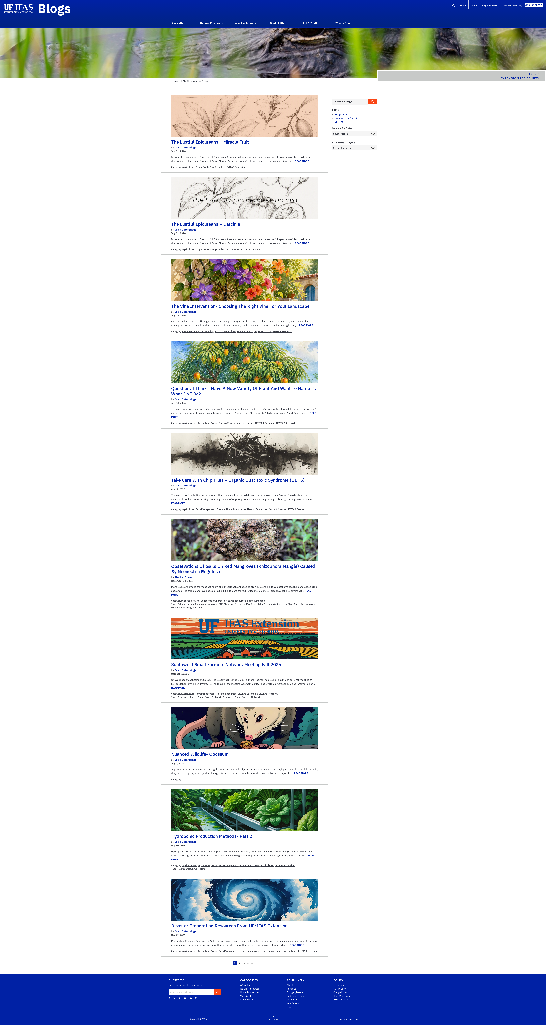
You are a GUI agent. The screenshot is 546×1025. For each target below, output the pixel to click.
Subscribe (535, 5)
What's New (293, 1003)
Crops (199, 167)
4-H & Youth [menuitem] (310, 23)
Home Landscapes (247, 331)
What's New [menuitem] (342, 23)
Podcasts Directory (296, 996)
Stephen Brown (183, 577)
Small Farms (198, 868)
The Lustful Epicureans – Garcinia (205, 224)
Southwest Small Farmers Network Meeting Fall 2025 (226, 664)
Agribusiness (189, 423)
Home (474, 5)
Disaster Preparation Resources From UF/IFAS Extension (229, 926)
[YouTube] (185, 998)
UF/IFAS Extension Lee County (194, 81)
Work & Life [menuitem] (277, 23)
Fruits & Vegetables (214, 167)
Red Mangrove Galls (192, 607)
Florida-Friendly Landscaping (197, 331)
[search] (372, 101)
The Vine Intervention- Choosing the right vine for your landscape (240, 306)
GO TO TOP (274, 1019)
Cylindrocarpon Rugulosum (192, 604)
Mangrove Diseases (234, 604)
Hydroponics (184, 868)
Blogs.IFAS (341, 114)
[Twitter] (174, 998)
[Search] (453, 6)
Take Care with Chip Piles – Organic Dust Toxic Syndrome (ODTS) (238, 480)
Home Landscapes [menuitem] (245, 23)
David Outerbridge (185, 147)
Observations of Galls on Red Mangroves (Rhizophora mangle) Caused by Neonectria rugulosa (243, 568)
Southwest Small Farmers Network (241, 697)
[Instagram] (196, 998)
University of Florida (345, 1019)
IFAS (356, 1019)
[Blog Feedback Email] (191, 998)
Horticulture (232, 249)
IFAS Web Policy (341, 996)
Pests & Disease (277, 509)
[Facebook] (169, 998)
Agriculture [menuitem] (179, 23)
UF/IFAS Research (286, 423)
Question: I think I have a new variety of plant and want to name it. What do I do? (243, 391)
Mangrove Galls (254, 604)
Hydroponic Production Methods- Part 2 (211, 836)
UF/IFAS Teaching (268, 693)
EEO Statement (341, 999)
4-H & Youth (246, 999)
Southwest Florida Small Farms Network (199, 697)
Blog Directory (489, 5)
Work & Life (246, 996)
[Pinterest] (179, 998)
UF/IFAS (339, 121)
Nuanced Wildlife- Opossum (200, 754)
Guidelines (292, 999)
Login (289, 1007)
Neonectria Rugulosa (275, 604)
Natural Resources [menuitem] (212, 23)
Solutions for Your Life (347, 118)
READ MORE (302, 161)
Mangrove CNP (215, 604)
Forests (221, 509)
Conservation (208, 600)
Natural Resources (257, 509)
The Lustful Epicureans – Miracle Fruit (210, 142)
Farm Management (205, 509)
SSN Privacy (339, 988)
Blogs (54, 8)
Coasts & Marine (191, 600)
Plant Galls (294, 604)
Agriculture (188, 167)
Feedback (292, 988)
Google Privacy (341, 992)
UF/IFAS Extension (236, 167)
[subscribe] (217, 992)
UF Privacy (338, 985)
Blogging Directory (296, 992)
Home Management (271, 951)
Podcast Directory (512, 5)
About (463, 5)
